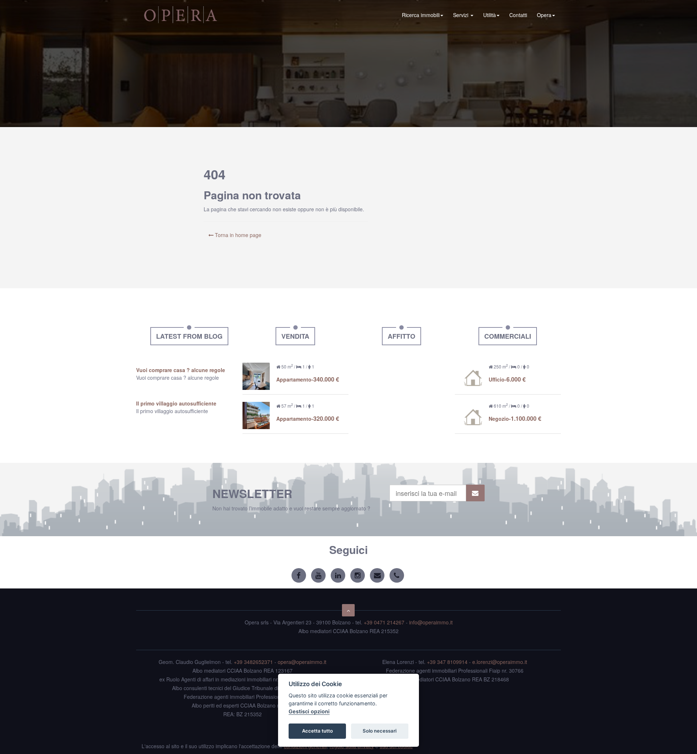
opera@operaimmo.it (302, 661)
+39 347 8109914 (447, 661)
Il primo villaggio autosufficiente (176, 403)
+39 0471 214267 (384, 622)
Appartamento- (307, 379)
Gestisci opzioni (309, 711)
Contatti (518, 15)
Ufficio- (507, 379)
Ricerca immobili (421, 15)
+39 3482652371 (253, 661)
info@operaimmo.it (431, 622)
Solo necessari (379, 731)
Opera (544, 15)
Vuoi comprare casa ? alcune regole (180, 370)
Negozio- (515, 418)
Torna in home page (237, 235)
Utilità (489, 15)
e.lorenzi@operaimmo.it (499, 661)
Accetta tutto (317, 731)
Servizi (461, 15)
